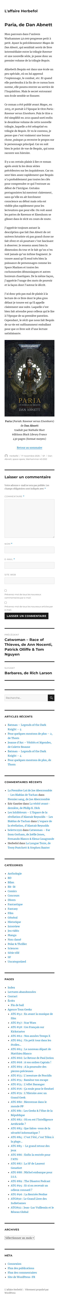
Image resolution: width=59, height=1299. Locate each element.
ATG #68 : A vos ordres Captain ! (31, 1062)
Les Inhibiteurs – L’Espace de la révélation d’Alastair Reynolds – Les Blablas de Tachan (30, 817)
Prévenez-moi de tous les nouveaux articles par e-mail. (29, 608)
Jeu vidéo (13, 930)
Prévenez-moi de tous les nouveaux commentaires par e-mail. (23, 596)
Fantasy (13, 908)
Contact (12, 996)
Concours (13, 895)
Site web (10, 574)
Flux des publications (21, 1268)
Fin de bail (17, 1005)
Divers (12, 900)
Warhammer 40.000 (36, 459)
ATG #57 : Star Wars (23, 1022)
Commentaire (14, 496)
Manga (12, 935)
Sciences (13, 948)
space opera (19, 459)
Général (12, 917)
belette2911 (15, 830)
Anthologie (15, 873)
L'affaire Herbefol (21, 11)
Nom (8, 544)
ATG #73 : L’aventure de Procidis (31, 1075)
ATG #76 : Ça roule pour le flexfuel (32, 1088)
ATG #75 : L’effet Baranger (28, 1084)
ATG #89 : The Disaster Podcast (30, 1181)
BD (9, 878)
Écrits (11, 1000)
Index (11, 987)
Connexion (14, 1263)
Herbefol (13, 456)
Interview (14, 926)
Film (10, 913)
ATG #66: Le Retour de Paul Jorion (32, 1057)
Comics (12, 891)
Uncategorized (17, 961)
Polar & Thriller (17, 944)
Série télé (13, 952)
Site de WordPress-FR (21, 1277)
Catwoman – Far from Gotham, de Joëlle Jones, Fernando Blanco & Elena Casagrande (31, 834)
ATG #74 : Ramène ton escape (29, 1079)
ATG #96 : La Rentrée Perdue (29, 1194)
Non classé (14, 939)
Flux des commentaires (22, 1272)
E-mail (10, 559)
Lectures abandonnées (22, 991)
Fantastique (15, 904)
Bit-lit (12, 886)
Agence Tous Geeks (20, 1009)
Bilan (11, 882)
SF (43, 456)
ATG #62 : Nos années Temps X (30, 1035)
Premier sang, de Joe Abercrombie (29, 799)
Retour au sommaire (29, 447)
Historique (14, 922)
